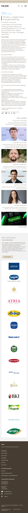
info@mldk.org (7, 491)
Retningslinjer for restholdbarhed (9, 475)
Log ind (3, 471)
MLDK (5, 5)
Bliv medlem (7, 257)
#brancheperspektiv (6, 112)
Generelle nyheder (6, 14)
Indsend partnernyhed (6, 473)
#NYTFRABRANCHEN (15, 112)
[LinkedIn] (9, 113)
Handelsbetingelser (5, 509)
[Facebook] (11, 113)
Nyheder (3, 12)
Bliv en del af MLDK (9, 238)
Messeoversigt (4, 460)
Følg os (6, 496)
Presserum (4, 464)
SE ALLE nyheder (23, 227)
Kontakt (3, 462)
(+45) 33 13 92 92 (8, 493)
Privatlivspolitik (17, 509)
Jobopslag (3, 457)
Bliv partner (4, 455)
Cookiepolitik (4, 510)
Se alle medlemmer (7, 240)
